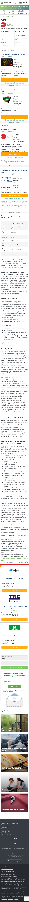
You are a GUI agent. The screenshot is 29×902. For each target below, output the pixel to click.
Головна (3, 16)
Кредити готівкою (4, 12)
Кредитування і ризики (7, 869)
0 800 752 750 (23, 3)
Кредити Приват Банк (6, 822)
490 (16, 38)
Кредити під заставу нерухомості (8, 824)
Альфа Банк (13, 558)
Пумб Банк (10, 899)
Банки (7, 16)
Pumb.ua (17, 42)
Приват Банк (5, 558)
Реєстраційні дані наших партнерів (10, 867)
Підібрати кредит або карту (14, 667)
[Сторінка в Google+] (17, 860)
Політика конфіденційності (7, 871)
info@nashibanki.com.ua (16, 856)
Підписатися (14, 686)
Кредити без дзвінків (5, 832)
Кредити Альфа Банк (5, 826)
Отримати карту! (14, 80)
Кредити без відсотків (6, 834)
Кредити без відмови (5, 831)
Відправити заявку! (14, 590)
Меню (27, 13)
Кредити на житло (5, 830)
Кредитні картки (13, 12)
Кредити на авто (4, 827)
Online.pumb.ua (19, 45)
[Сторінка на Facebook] (8, 860)
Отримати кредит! (14, 154)
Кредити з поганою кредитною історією (9, 823)
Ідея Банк (19, 558)
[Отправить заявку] (7, 62)
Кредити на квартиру (5, 828)
